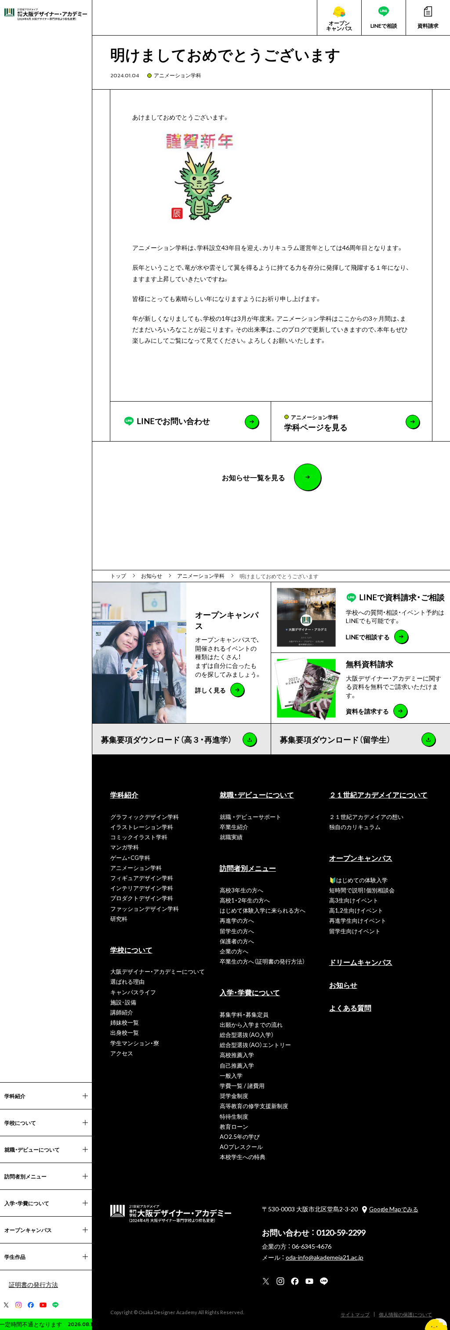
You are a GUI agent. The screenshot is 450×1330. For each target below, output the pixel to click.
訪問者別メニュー (248, 868)
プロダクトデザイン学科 (141, 898)
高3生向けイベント (353, 900)
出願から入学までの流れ (251, 1024)
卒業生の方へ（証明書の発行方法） (262, 961)
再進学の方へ (237, 920)
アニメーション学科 (177, 75)
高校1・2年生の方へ (245, 900)
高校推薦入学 (237, 1055)
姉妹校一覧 (124, 1022)
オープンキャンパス (360, 857)
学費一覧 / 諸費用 (242, 1085)
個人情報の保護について (405, 1314)
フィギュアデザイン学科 (141, 877)
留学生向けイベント (355, 931)
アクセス (121, 1053)
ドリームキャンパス (360, 962)
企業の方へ (234, 951)
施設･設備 (123, 1002)
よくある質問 (350, 1007)
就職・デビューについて (257, 794)
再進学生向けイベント (357, 920)
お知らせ (343, 984)
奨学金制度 (234, 1095)
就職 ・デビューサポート (250, 816)
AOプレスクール (241, 1146)
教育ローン (234, 1126)
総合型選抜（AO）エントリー (255, 1044)
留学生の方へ (237, 931)
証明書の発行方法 (33, 1284)
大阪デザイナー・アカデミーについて (157, 971)
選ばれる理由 (127, 981)
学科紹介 (124, 794)
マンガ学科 (124, 847)
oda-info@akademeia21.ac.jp (324, 1257)
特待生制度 (234, 1116)
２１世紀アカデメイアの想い (366, 816)
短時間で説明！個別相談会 (362, 890)
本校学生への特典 (242, 1156)
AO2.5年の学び (240, 1136)
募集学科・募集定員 (244, 1014)
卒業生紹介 (234, 827)
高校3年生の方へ (241, 890)
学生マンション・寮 (134, 1043)
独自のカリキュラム (355, 827)
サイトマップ (355, 1314)
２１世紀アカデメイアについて (378, 794)
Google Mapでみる (393, 1209)
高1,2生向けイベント (356, 910)
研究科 (118, 918)
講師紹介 (121, 1012)
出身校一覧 (124, 1032)
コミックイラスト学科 (138, 837)
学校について (131, 949)
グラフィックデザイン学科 (144, 816)
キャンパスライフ (133, 992)
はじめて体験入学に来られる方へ (262, 910)
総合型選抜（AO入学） (247, 1034)
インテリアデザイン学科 (141, 888)
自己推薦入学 (237, 1065)
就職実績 (231, 837)
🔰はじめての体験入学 (358, 880)
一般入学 (231, 1075)
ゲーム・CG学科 (130, 857)
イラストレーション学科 (141, 827)
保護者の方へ (237, 941)
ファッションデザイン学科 (144, 908)
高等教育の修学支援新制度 (254, 1106)
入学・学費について (250, 992)
